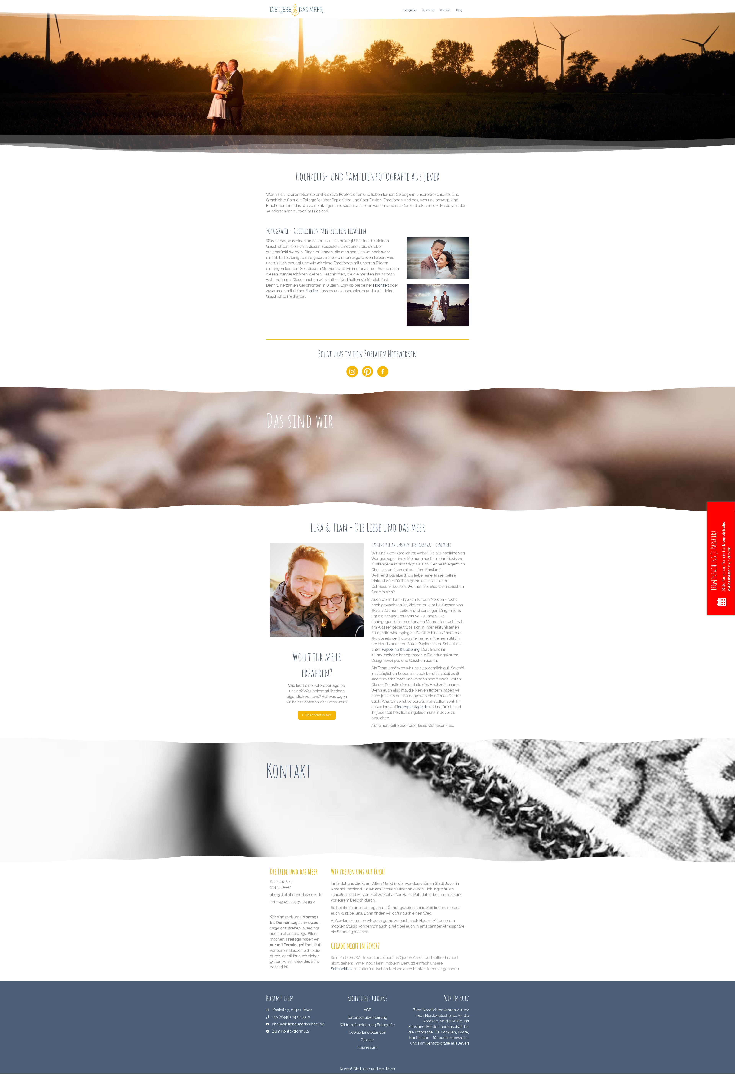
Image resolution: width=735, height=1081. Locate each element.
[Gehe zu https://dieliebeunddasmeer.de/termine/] (721, 558)
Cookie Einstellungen (367, 1032)
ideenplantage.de (412, 707)
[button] (317, 715)
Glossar (367, 1040)
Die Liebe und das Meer (374, 1068)
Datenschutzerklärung (367, 1017)
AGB (367, 1010)
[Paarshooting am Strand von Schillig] (438, 257)
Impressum (367, 1047)
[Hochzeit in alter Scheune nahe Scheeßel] (438, 304)
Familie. (312, 290)
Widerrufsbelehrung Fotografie (367, 1025)
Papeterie (428, 10)
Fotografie (409, 10)
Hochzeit (381, 285)
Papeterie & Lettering (401, 649)
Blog (459, 10)
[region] (367, 83)
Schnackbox (342, 968)
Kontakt (445, 10)
